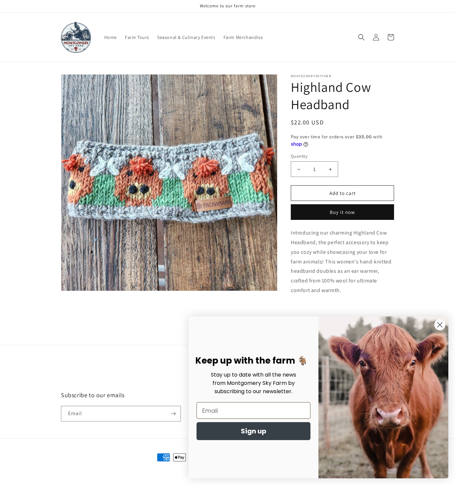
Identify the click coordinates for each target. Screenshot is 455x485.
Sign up (253, 431)
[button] (361, 37)
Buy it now (342, 212)
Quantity (299, 156)
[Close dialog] (440, 325)
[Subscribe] (173, 413)
